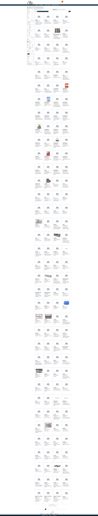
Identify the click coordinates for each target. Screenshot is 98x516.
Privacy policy (54, 515)
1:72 (29, 17)
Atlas (29, 44)
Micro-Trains (29, 52)
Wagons (30, 29)
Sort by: (54, 9)
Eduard (29, 50)
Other (29, 12)
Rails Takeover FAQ (56, 4)
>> (65, 509)
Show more (32, 20)
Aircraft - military (30, 32)
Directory (41, 4)
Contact (50, 515)
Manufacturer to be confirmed (30, 43)
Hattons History (47, 4)
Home (36, 4)
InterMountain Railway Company (30, 48)
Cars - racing (29, 34)
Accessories (30, 30)
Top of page (43, 515)
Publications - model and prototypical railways (30, 26)
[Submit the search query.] (35, 9)
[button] (52, 512)
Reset (69, 11)
